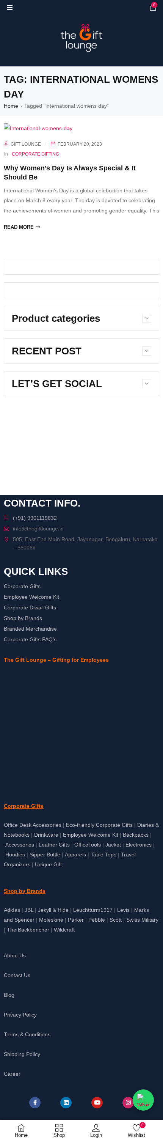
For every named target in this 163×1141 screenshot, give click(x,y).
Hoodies (15, 854)
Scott (116, 920)
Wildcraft (64, 930)
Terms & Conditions (27, 1034)
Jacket (113, 845)
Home (11, 106)
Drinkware (46, 835)
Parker (76, 920)
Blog (9, 995)
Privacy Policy (20, 1015)
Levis (123, 910)
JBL (29, 910)
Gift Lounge (26, 144)
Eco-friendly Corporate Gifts (99, 825)
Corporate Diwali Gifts (30, 607)
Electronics (138, 845)
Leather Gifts (54, 845)
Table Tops (103, 854)
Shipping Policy (22, 1054)
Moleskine (51, 920)
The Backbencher (28, 930)
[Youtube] (97, 1102)
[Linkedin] (66, 1102)
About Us (15, 955)
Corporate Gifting (35, 154)
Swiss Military (142, 920)
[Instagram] (128, 1102)
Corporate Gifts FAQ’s (30, 639)
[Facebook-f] (35, 1102)
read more (19, 227)
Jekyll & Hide (53, 910)
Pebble (96, 920)
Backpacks (136, 835)
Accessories (19, 845)
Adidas (12, 910)
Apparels (75, 854)
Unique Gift (48, 864)
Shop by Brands (23, 618)
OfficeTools (87, 845)
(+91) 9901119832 (35, 518)
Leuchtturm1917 (93, 910)
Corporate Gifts (22, 586)
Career (12, 1074)
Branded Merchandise (30, 629)
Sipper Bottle (45, 854)
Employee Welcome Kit (31, 597)
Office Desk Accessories (32, 825)
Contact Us (17, 975)
